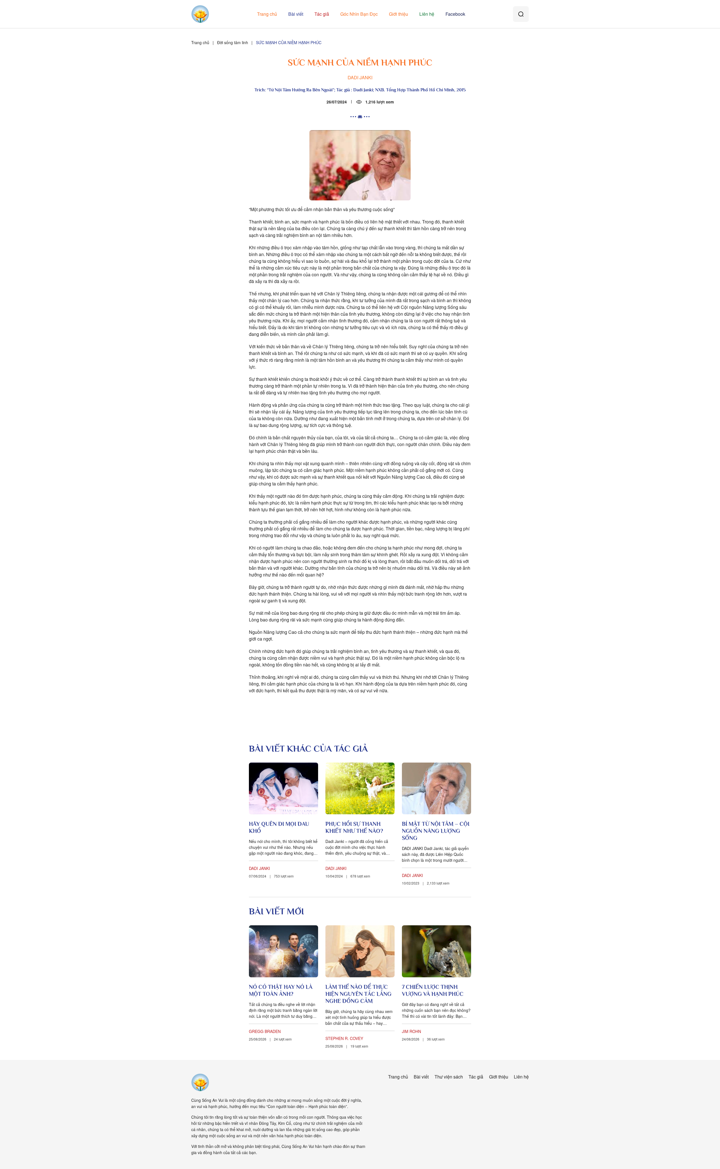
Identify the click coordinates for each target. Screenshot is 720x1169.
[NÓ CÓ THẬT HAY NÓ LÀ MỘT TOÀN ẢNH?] (283, 951)
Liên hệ (426, 14)
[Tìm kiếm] (521, 14)
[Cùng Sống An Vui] (200, 1082)
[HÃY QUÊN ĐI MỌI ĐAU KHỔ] (283, 789)
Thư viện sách (449, 1076)
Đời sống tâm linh (232, 42)
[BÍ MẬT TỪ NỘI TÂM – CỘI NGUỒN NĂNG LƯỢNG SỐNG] (436, 789)
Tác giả (321, 14)
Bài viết (295, 14)
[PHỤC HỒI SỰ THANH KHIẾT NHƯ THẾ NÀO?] (360, 789)
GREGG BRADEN (265, 1031)
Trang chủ (267, 14)
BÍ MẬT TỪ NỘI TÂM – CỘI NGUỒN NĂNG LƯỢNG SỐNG (435, 831)
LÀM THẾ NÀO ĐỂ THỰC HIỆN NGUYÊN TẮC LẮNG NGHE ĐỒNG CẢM (358, 994)
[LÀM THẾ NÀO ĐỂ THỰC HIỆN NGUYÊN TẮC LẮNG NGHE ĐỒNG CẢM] (360, 951)
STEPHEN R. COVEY (344, 1038)
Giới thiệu (398, 14)
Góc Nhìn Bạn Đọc (359, 14)
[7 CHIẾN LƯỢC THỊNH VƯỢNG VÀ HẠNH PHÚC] (436, 951)
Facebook (455, 14)
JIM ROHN (411, 1031)
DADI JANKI (360, 77)
